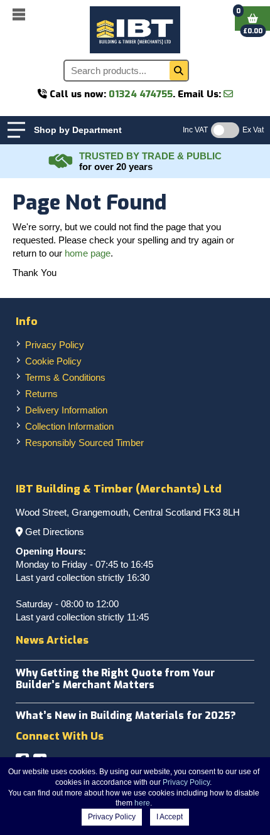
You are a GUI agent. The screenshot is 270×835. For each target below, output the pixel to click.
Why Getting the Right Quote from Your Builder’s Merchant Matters (115, 678)
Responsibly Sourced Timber (84, 442)
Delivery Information (66, 410)
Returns (41, 393)
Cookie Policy (53, 361)
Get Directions (54, 531)
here (142, 803)
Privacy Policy (54, 344)
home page (88, 253)
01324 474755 (141, 94)
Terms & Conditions (65, 377)
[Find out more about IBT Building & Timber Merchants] (61, 161)
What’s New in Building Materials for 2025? (126, 715)
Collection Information (69, 426)
